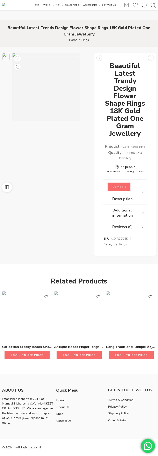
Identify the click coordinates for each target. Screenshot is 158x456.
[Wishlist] (17, 58)
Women (47, 5)
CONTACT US (109, 5)
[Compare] (17, 67)
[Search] (153, 5)
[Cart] (126, 5)
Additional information (122, 213)
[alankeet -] (15, 5)
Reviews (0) (122, 226)
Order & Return (118, 420)
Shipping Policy (118, 413)
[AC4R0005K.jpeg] (6, 56)
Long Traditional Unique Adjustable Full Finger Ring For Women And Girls (131, 346)
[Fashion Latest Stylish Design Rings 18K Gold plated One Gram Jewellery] (99, 58)
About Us (62, 407)
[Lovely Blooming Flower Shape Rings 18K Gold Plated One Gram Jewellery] (151, 58)
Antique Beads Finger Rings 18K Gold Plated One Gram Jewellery (79, 346)
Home (73, 40)
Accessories (90, 5)
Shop (59, 414)
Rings (85, 40)
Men (58, 5)
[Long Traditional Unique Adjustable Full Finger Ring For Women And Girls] (131, 316)
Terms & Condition (121, 400)
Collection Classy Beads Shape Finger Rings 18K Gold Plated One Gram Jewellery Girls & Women (27, 346)
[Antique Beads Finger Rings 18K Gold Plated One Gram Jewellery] (79, 316)
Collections (72, 5)
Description (122, 198)
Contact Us (63, 421)
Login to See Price (27, 355)
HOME (36, 5)
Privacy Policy (117, 407)
